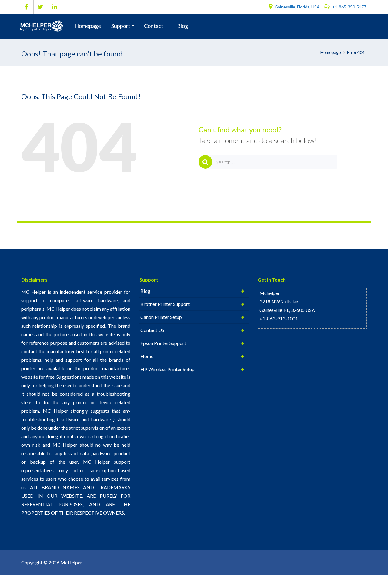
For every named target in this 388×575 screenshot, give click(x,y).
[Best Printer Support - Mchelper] (43, 26)
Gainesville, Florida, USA (297, 6)
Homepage (330, 52)
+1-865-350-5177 (348, 6)
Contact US (152, 330)
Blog (145, 291)
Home (146, 356)
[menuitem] (87, 26)
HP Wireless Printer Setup (167, 369)
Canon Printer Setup (161, 317)
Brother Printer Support (165, 304)
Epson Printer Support (163, 343)
